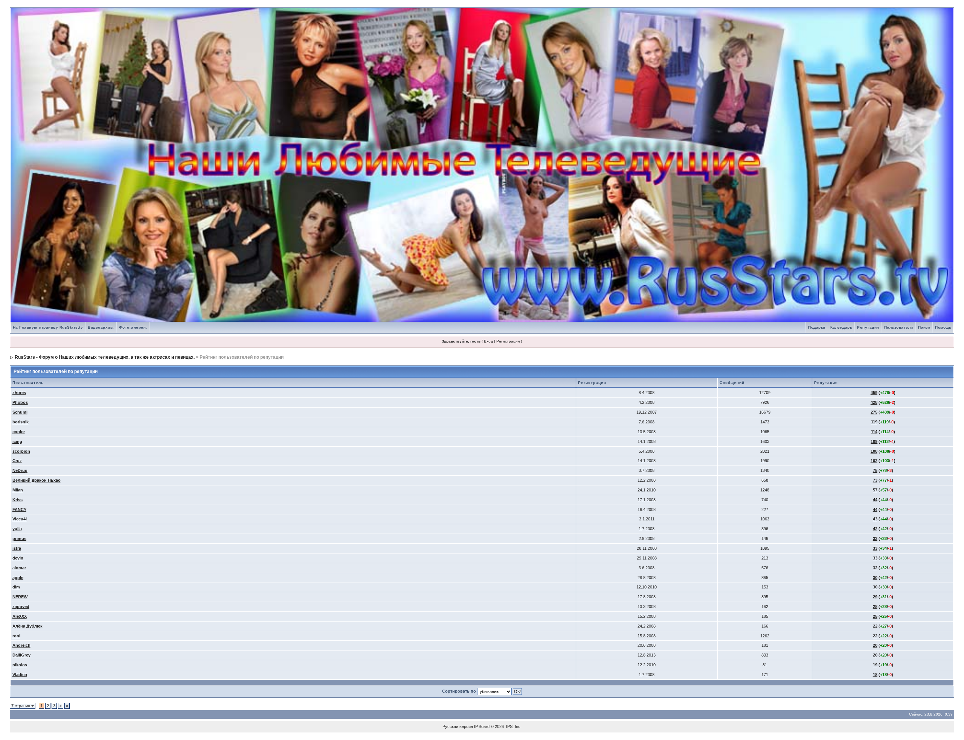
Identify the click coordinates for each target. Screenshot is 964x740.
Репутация (868, 327)
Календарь (841, 327)
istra (16, 548)
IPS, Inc (513, 726)
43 (875, 519)
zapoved (20, 606)
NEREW (19, 596)
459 (874, 392)
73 (875, 480)
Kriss (17, 499)
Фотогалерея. (133, 327)
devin (17, 558)
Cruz (17, 460)
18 (875, 674)
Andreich (21, 645)
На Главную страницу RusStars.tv (48, 327)
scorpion (21, 451)
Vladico (19, 674)
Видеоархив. (101, 327)
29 (875, 596)
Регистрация (508, 341)
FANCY (19, 509)
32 (875, 568)
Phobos (20, 402)
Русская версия (457, 726)
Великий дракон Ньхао (36, 480)
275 (874, 412)
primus (19, 538)
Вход (488, 341)
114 (874, 431)
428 (874, 402)
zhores (19, 392)
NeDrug (19, 470)
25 (875, 616)
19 (875, 665)
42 (875, 528)
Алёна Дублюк (27, 626)
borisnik (20, 422)
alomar (19, 568)
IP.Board (482, 726)
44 (875, 499)
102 (874, 460)
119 (874, 422)
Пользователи (898, 327)
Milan (17, 490)
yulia (17, 528)
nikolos (19, 665)
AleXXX (19, 616)
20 (875, 645)
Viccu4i (19, 519)
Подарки (816, 327)
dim (16, 587)
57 (875, 490)
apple (17, 577)
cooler (18, 431)
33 (875, 538)
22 (875, 626)
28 (875, 606)
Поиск (924, 327)
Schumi (19, 412)
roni (16, 636)
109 (874, 441)
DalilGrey (21, 655)
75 (875, 470)
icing (17, 441)
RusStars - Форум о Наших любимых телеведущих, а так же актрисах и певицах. (105, 357)
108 (874, 451)
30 (875, 577)
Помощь (943, 327)
